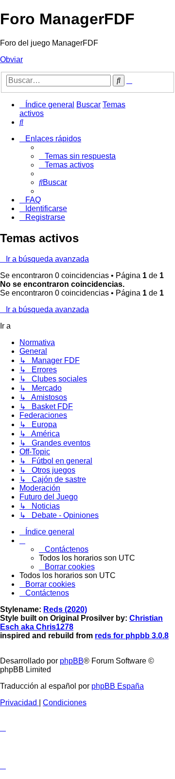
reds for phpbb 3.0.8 (132, 635)
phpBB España (117, 686)
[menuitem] (21, 122)
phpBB (72, 661)
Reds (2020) (65, 609)
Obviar (11, 59)
